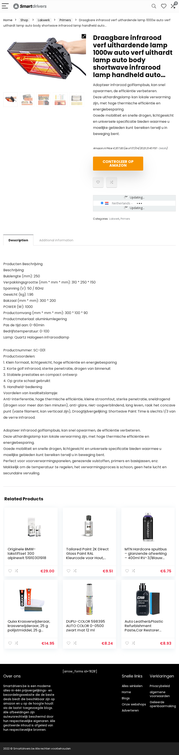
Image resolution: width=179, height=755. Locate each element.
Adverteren (130, 710)
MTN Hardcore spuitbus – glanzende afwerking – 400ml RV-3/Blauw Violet (146, 555)
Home (7, 20)
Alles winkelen (132, 686)
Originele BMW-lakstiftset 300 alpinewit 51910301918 (27, 553)
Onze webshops (134, 704)
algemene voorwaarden (160, 694)
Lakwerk (44, 20)
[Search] (154, 6)
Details (163, 148)
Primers (65, 20)
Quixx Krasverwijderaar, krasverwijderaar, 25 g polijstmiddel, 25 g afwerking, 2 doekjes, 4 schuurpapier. (29, 630)
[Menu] (5, 6)
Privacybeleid (160, 686)
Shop (24, 20)
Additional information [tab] (56, 240)
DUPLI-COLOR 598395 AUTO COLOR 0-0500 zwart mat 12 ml (85, 626)
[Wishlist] (163, 6)
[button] (84, 36)
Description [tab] (18, 240)
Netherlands (121, 203)
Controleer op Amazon (118, 163)
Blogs (126, 698)
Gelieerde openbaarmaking (163, 704)
